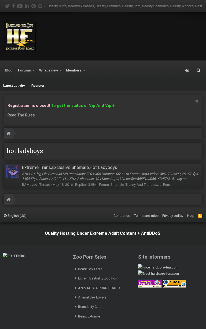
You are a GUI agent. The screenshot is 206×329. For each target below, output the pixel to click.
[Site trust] (158, 273)
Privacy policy (172, 216)
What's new (48, 70)
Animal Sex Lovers (92, 297)
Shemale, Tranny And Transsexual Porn (140, 185)
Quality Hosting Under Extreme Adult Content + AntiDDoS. (103, 233)
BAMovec (29, 185)
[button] (34, 70)
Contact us (121, 216)
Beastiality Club (90, 307)
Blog (9, 70)
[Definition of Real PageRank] (150, 287)
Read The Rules (21, 115)
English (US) (17, 216)
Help (190, 216)
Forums (24, 70)
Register (38, 86)
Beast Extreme (89, 316)
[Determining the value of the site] (158, 267)
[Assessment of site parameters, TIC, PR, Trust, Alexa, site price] (174, 287)
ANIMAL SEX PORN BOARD (99, 288)
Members (73, 70)
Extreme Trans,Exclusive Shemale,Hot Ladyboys (69, 167)
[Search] (198, 70)
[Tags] (8, 134)
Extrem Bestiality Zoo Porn (98, 278)
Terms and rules (146, 216)
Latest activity (14, 86)
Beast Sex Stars (90, 269)
